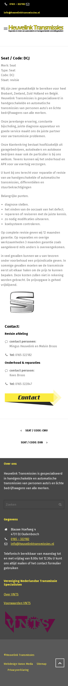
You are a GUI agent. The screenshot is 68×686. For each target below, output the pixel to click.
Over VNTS (11, 594)
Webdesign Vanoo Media (18, 664)
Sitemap (41, 664)
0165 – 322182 (17, 4)
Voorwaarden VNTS (17, 603)
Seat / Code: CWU (36, 430)
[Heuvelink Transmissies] (35, 28)
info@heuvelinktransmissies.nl (22, 12)
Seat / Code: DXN (32, 442)
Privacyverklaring (18, 670)
